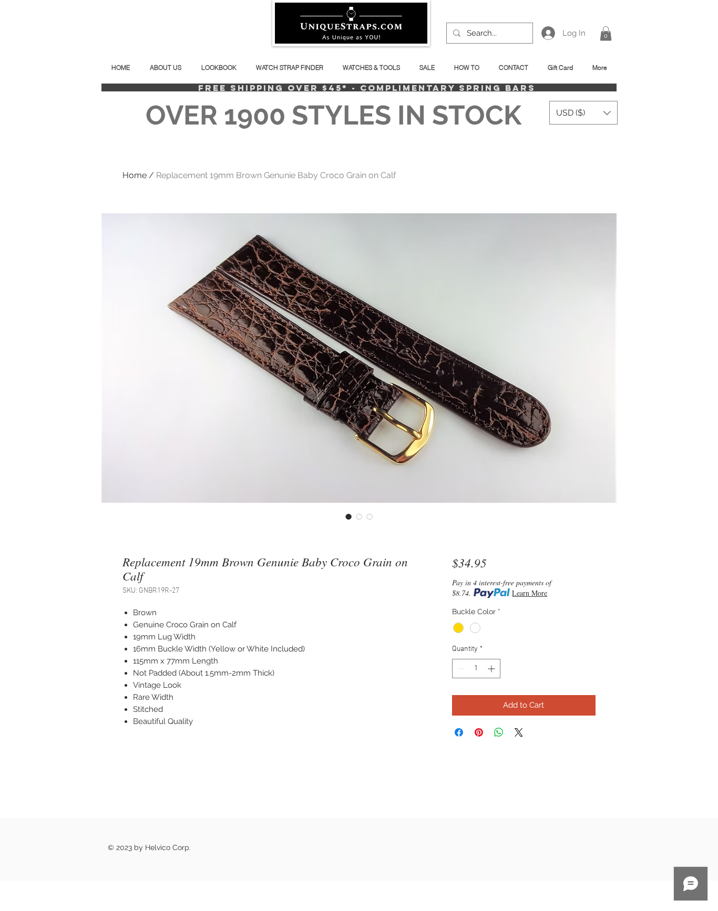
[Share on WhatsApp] (499, 732)
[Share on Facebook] (459, 732)
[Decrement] (460, 668)
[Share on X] (518, 732)
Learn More (529, 593)
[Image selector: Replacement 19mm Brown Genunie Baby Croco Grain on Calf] (348, 516)
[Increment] (492, 668)
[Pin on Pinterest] (479, 732)
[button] (606, 33)
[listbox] (583, 113)
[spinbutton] (476, 668)
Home (134, 175)
